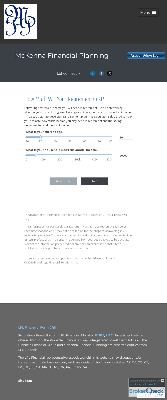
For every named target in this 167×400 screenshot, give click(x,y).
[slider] (68, 137)
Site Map (25, 381)
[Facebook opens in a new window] (101, 75)
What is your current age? (44, 131)
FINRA (99, 335)
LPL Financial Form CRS (37, 327)
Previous (63, 181)
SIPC (109, 335)
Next (94, 181)
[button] (148, 12)
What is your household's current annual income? (61, 150)
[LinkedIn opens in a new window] (92, 75)
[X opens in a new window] (109, 75)
